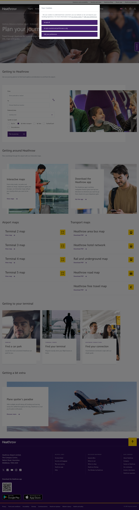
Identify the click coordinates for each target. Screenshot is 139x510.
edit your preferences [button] (90, 17)
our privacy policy (76, 17)
